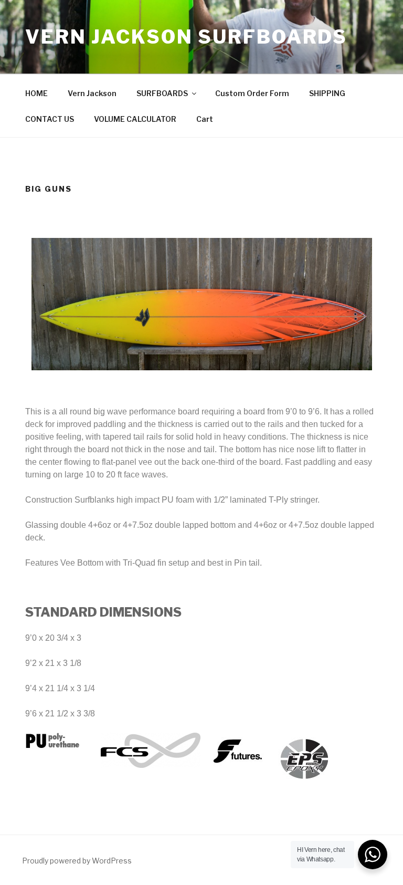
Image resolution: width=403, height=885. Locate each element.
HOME (36, 93)
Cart (204, 118)
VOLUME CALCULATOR (135, 118)
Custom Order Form (252, 93)
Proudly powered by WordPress (77, 860)
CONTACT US (49, 118)
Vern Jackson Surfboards (186, 36)
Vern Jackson (92, 93)
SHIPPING (327, 93)
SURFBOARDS (162, 93)
